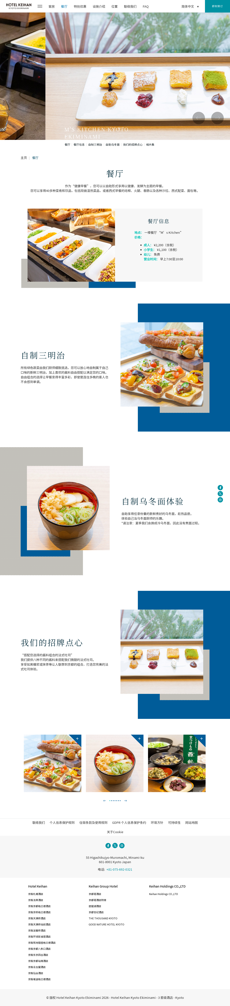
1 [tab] (107, 128)
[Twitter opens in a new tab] (220, 493)
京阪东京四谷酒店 (38, 955)
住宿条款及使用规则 (93, 822)
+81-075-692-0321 (119, 869)
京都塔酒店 (95, 894)
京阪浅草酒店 (35, 900)
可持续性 (174, 822)
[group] (53, 763)
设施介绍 (99, 6)
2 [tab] (111, 128)
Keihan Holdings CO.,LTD (163, 894)
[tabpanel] (115, 76)
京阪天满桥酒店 (37, 918)
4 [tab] (119, 128)
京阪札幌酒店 (35, 894)
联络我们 (130, 6)
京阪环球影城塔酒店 (39, 936)
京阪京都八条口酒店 (39, 949)
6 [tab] (118, 800)
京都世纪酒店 (96, 912)
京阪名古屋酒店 (37, 967)
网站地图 (191, 822)
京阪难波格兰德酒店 (39, 979)
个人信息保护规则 (62, 822)
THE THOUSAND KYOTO (103, 918)
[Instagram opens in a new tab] (220, 499)
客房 (52, 6)
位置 (114, 6)
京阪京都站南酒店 (38, 961)
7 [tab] (120, 800)
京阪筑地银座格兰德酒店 (42, 942)
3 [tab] (115, 128)
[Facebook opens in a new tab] (220, 487)
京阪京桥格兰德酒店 (39, 912)
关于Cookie (115, 832)
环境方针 (157, 822)
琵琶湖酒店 (95, 906)
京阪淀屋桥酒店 (37, 930)
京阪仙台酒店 (35, 973)
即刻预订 (217, 6)
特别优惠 (80, 6)
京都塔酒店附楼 (97, 900)
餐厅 (64, 6)
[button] (40, 6)
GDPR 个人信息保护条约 (129, 822)
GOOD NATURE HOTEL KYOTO (106, 924)
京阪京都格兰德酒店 (39, 906)
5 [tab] (123, 128)
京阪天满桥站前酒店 (39, 924)
